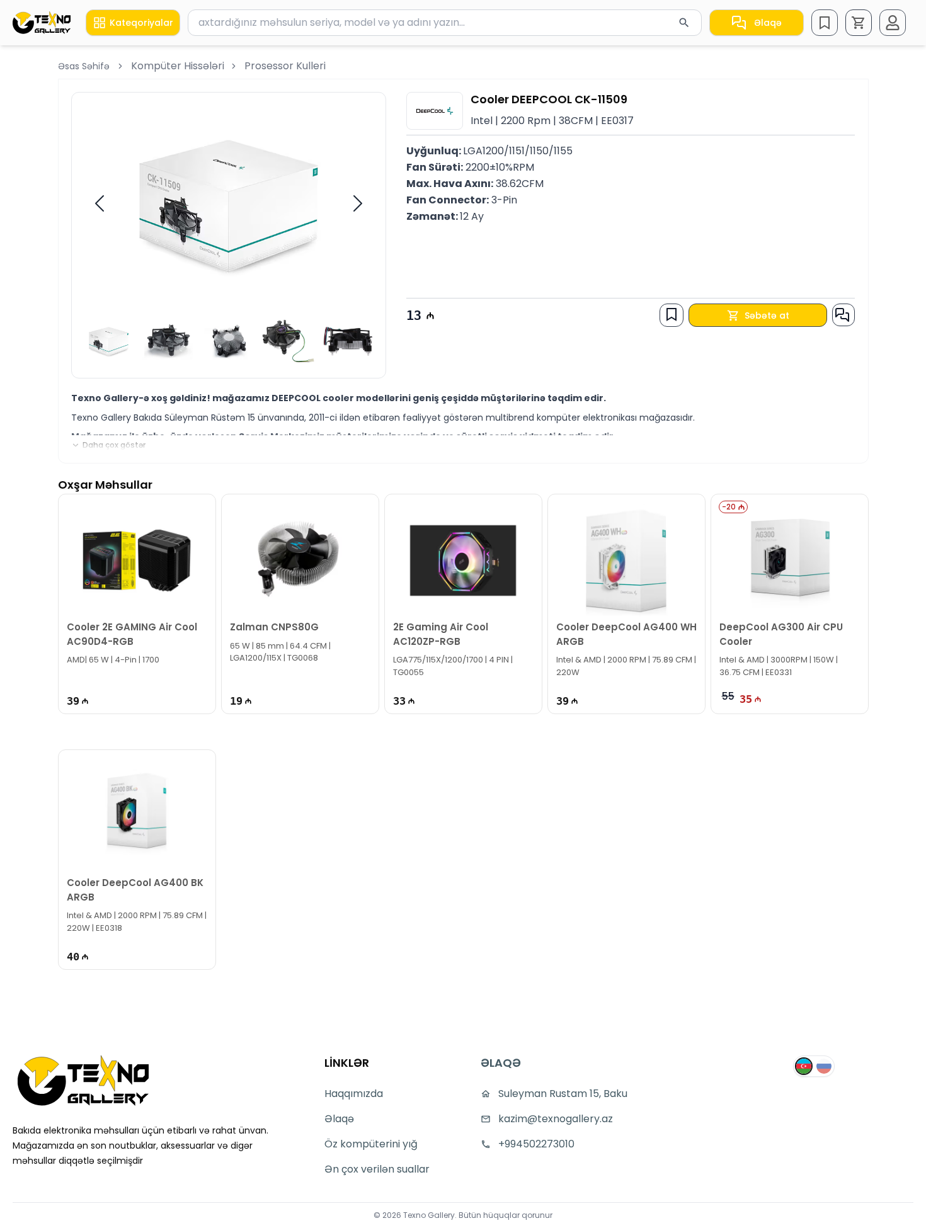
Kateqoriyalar (141, 22)
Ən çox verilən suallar (377, 1169)
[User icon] (892, 22)
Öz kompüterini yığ (371, 1144)
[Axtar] (684, 23)
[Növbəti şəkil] (358, 203)
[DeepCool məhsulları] (434, 111)
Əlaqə (768, 22)
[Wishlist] (824, 22)
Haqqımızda (353, 1093)
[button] (858, 22)
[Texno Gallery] (42, 22)
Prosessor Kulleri (285, 66)
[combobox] (445, 22)
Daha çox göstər (114, 445)
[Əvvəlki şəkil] (99, 203)
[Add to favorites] (671, 314)
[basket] (858, 22)
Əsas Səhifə (84, 66)
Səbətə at (767, 315)
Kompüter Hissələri (177, 66)
